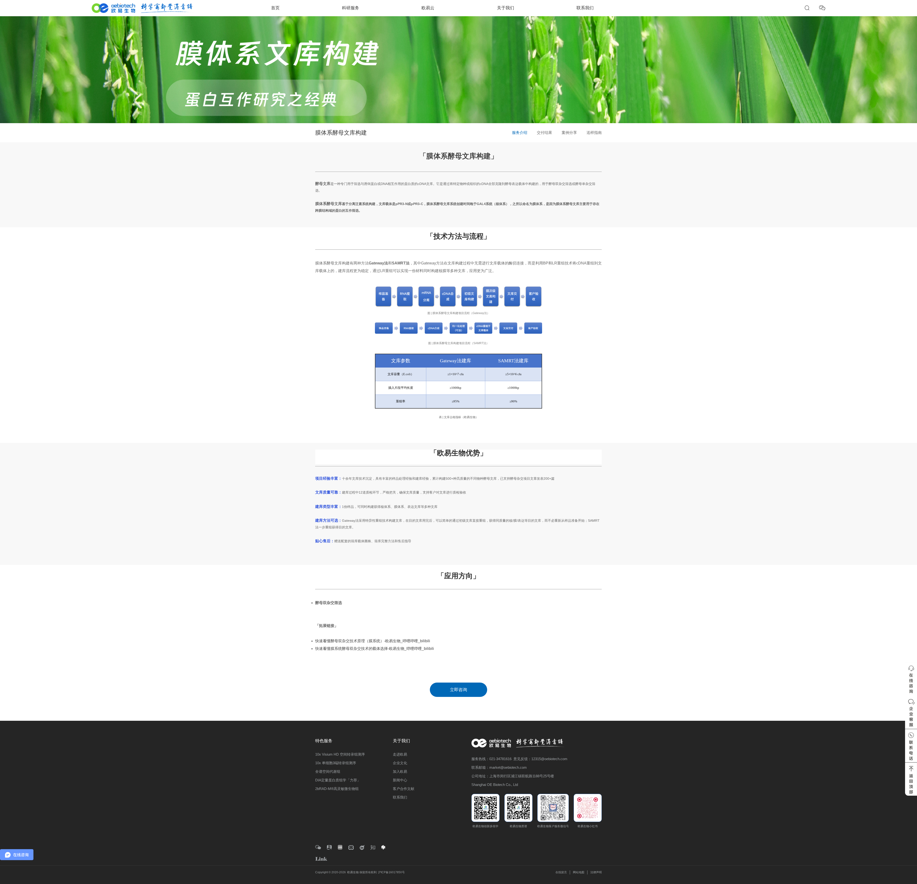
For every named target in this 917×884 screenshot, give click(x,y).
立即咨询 (458, 689)
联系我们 (585, 7)
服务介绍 (519, 133)
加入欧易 (400, 771)
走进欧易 (400, 754)
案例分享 (569, 133)
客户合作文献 (403, 789)
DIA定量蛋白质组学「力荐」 (338, 780)
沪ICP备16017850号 (391, 872)
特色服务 (323, 740)
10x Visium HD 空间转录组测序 (340, 754)
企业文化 (400, 763)
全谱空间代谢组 (327, 771)
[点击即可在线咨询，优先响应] (911, 678)
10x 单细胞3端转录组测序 (335, 763)
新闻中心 (400, 780)
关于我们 (505, 7)
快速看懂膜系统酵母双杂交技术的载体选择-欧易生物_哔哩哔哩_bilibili (374, 649)
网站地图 (578, 872)
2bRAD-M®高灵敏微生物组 (337, 789)
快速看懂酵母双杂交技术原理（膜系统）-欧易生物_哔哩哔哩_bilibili (372, 641)
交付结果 (544, 133)
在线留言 (561, 872)
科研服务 (350, 7)
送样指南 (594, 133)
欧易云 (427, 7)
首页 (275, 7)
